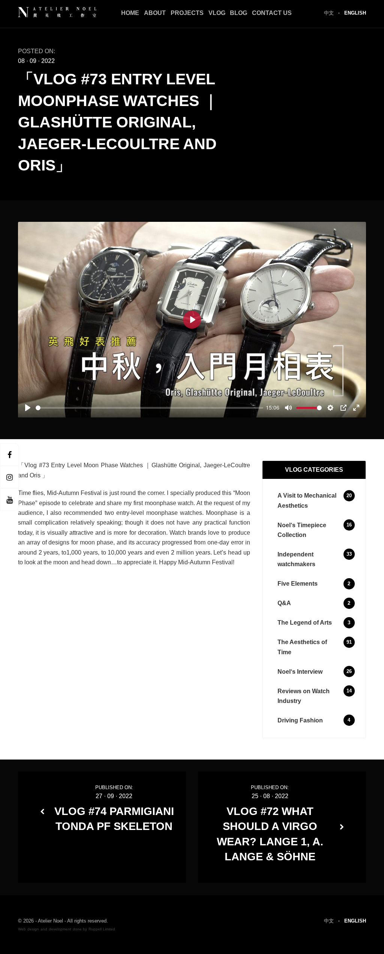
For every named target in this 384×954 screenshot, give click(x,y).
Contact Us (272, 13)
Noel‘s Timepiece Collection (302, 530)
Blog (238, 13)
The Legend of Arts (305, 622)
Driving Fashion (300, 720)
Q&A (284, 603)
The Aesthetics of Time (302, 647)
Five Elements (298, 583)
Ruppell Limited (101, 929)
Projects (187, 13)
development (60, 929)
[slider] (149, 407)
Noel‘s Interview (300, 671)
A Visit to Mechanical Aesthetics (307, 500)
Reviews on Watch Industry (304, 696)
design (33, 929)
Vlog (216, 13)
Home (130, 13)
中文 (329, 13)
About (155, 13)
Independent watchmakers (296, 559)
